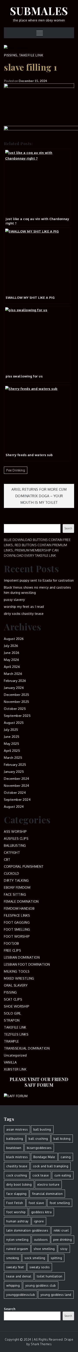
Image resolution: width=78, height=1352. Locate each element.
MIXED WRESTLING (19, 978)
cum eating (62, 1175)
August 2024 (14, 807)
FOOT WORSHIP (17, 936)
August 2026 (14, 639)
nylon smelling (17, 1239)
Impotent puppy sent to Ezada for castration (39, 580)
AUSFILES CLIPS (16, 838)
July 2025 (11, 730)
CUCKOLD (11, 873)
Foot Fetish (14, 1203)
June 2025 (12, 737)
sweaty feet (15, 1267)
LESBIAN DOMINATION (22, 957)
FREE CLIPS (12, 950)
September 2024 (17, 800)
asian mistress (17, 1129)
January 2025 (14, 772)
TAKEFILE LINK (31, 55)
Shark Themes (41, 1344)
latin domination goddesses (27, 1230)
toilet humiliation (49, 1276)
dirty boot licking (19, 1184)
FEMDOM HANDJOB (19, 908)
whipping (13, 1285)
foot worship (16, 1212)
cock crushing (16, 1175)
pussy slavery (14, 600)
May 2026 (11, 660)
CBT (7, 859)
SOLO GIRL (12, 1013)
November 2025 (16, 702)
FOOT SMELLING (17, 929)
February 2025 (15, 765)
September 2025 (17, 716)
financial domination (47, 1194)
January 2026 (14, 688)
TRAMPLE (11, 1041)
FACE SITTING (15, 894)
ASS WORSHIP (15, 831)
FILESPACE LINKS (17, 915)
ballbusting (14, 1138)
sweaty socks (39, 1267)
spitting (56, 1258)
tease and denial (18, 1276)
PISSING (10, 55)
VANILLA (10, 1062)
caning (66, 1157)
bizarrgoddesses (39, 1148)
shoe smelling (44, 1249)
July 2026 (11, 646)
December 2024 (16, 779)
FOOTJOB (11, 943)
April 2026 (12, 667)
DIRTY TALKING (16, 880)
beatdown (13, 1148)
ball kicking (62, 1138)
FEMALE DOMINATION (21, 901)
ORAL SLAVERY (16, 985)
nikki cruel (61, 1230)
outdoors (41, 1239)
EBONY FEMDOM (17, 887)
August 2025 (14, 723)
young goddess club (40, 1285)
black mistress (17, 1157)
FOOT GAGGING (17, 922)
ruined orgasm (17, 1249)
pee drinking (15, 470)
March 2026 (13, 674)
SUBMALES (39, 11)
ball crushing (38, 1138)
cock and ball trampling (50, 1166)
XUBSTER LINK (15, 1069)
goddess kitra (41, 1212)
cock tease (40, 1175)
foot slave (36, 1203)
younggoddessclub (20, 1294)
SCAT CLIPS (13, 999)
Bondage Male (44, 1157)
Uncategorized (15, 1055)
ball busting (42, 1129)
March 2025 (13, 758)
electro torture (48, 1184)
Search (9, 521)
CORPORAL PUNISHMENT (24, 866)
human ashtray (17, 1221)
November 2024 (16, 786)
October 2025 (15, 709)
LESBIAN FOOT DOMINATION (27, 964)
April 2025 (12, 751)
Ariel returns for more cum (39, 489)
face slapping (16, 1194)
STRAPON (12, 1020)
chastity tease (16, 1166)
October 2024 (15, 793)
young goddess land (56, 1294)
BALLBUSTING (15, 845)
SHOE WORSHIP (16, 1006)
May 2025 (11, 744)
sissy (64, 1249)
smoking (12, 1258)
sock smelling (34, 1258)
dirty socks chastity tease (24, 614)
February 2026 (15, 681)
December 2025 (16, 695)
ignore (39, 1221)
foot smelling (60, 1203)
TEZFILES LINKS (16, 1034)
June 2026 (12, 653)
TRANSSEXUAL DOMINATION (27, 1048)
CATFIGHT (12, 852)
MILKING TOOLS (17, 971)
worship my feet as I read (24, 607)
